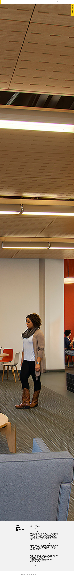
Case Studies (49, 1)
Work (42, 1)
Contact (55, 1)
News (52, 1)
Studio (45, 1)
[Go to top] (72, 571)
